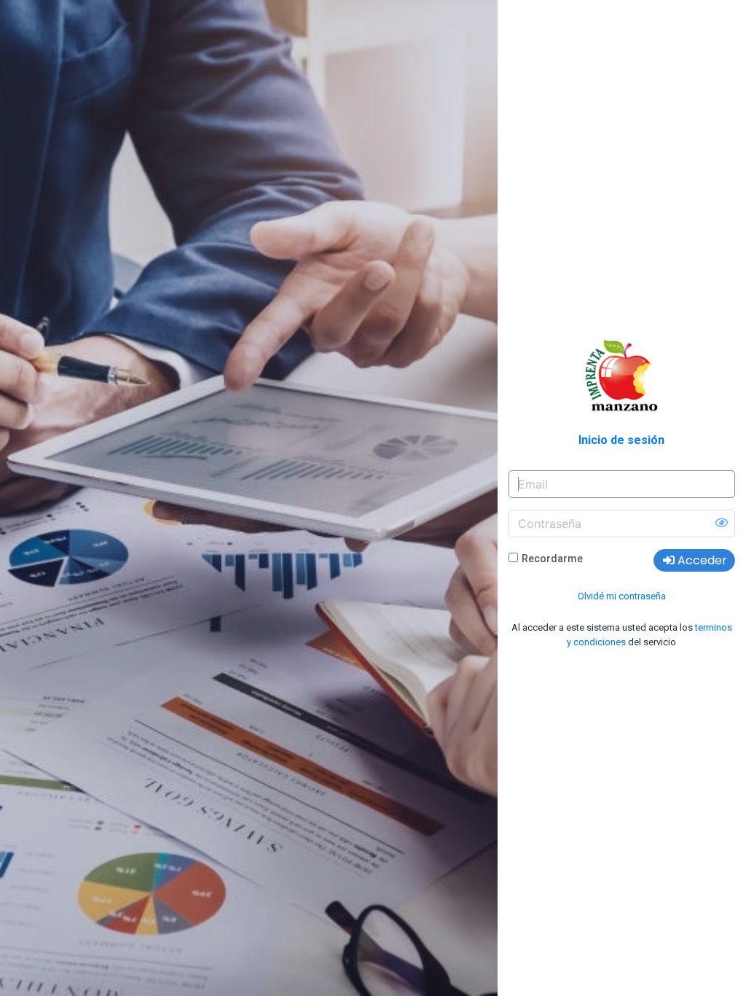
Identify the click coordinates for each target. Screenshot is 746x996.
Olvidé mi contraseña (622, 596)
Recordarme (552, 558)
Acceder (701, 560)
